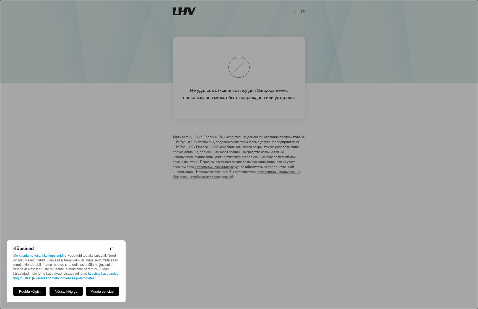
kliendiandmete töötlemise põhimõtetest (65, 278)
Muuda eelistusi (102, 291)
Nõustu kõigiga (66, 291)
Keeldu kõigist (29, 291)
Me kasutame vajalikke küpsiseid (38, 255)
